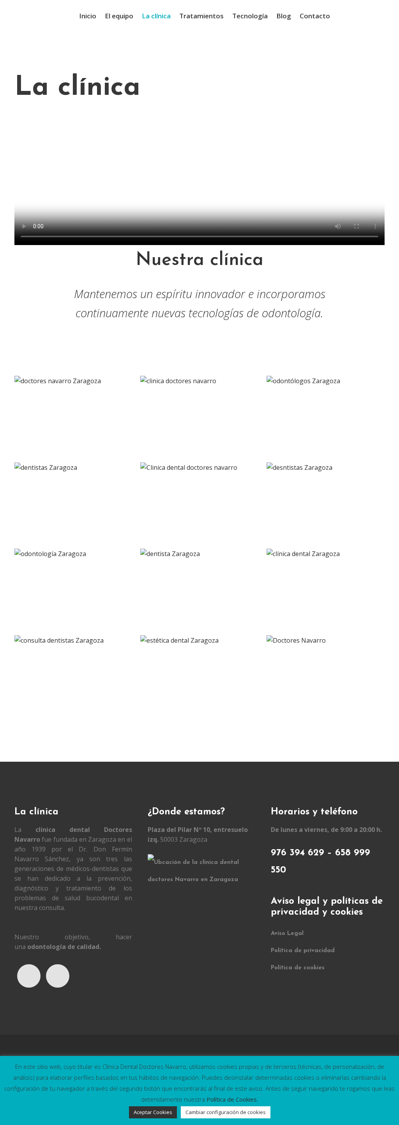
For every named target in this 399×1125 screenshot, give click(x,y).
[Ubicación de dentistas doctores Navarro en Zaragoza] (204, 880)
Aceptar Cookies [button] (153, 1112)
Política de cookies (298, 968)
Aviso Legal (287, 934)
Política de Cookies (232, 1099)
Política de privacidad (303, 951)
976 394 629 (297, 853)
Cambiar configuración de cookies (225, 1112)
